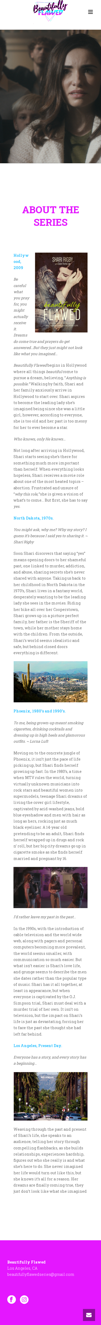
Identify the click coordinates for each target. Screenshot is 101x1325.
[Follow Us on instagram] (24, 1299)
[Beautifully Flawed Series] (50, 12)
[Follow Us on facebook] (11, 1299)
